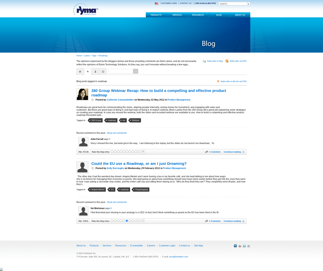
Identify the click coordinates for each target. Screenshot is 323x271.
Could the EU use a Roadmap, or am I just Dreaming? (139, 164)
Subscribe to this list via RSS (234, 81)
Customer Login (167, 245)
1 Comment (215, 152)
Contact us (184, 245)
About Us (81, 245)
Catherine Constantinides (120, 99)
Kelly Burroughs (115, 168)
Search (135, 71)
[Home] (80, 71)
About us (240, 14)
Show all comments (117, 133)
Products (156, 14)
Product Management (178, 99)
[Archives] (103, 71)
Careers (151, 245)
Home (79, 55)
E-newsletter (136, 245)
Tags (94, 55)
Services (177, 14)
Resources (198, 14)
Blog (219, 14)
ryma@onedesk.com (178, 257)
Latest (87, 55)
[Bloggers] (95, 71)
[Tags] (87, 71)
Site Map (198, 245)
